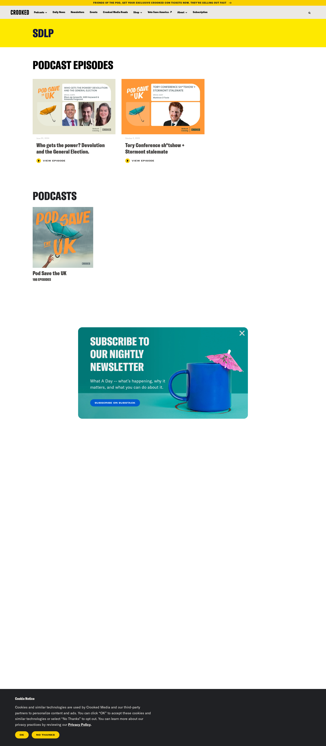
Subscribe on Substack (115, 403)
